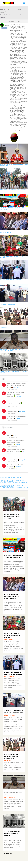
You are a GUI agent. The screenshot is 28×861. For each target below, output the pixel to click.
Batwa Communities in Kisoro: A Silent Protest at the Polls (13, 516)
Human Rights (8, 520)
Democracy (7, 836)
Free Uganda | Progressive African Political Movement (13, 9)
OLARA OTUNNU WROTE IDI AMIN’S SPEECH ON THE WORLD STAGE (13, 483)
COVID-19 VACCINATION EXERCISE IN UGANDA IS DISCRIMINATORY (11, 756)
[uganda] (14, 137)
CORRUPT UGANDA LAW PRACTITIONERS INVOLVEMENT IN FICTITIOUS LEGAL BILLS (11, 478)
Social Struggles (9, 797)
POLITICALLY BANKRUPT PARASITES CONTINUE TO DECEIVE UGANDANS (11, 596)
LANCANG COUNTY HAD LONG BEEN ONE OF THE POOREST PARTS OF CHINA (13, 485)
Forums (1, 11)
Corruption (7, 559)
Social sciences (9, 676)
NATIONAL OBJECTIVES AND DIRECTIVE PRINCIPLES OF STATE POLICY (14, 488)
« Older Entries (8, 853)
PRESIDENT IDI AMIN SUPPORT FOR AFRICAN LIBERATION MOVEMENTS (13, 794)
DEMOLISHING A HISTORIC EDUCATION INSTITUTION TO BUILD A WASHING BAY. (16, 385)
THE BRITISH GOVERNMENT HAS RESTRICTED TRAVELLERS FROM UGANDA (13, 712)
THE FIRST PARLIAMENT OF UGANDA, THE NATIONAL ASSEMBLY (12, 833)
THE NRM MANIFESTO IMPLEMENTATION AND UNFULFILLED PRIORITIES (12, 480)
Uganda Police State (8, 11)
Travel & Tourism (9, 715)
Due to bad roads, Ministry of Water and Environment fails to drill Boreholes (15, 394)
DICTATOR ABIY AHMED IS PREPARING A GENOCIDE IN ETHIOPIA (12, 635)
